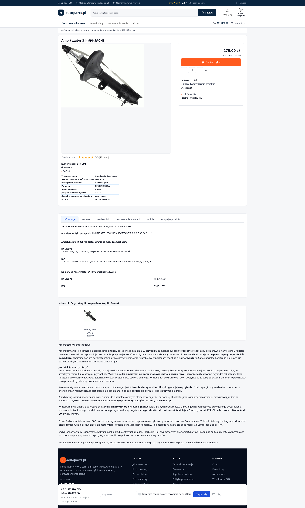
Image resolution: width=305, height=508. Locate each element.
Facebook (243, 3)
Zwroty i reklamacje (183, 464)
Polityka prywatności (183, 479)
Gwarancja (178, 469)
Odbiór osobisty (140, 483)
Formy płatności (140, 474)
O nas (136, 23)
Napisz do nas (240, 23)
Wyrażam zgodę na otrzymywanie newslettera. (167, 493)
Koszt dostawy (140, 469)
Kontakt (177, 483)
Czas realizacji (140, 479)
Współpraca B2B (221, 479)
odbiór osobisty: (191, 94)
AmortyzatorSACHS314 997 (90, 332)
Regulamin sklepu (182, 474)
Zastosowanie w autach (127, 219)
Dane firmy (218, 469)
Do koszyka (213, 62)
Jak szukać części (141, 464)
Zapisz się (201, 494)
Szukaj (209, 12)
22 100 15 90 (67, 483)
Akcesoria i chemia (118, 23)
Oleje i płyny (96, 23)
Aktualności (218, 474)
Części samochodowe (73, 23)
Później (216, 494)
